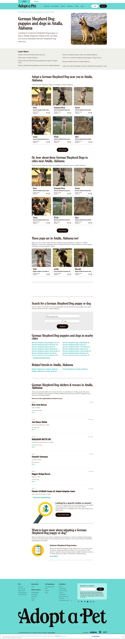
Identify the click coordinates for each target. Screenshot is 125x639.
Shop (82, 6)
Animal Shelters (35, 592)
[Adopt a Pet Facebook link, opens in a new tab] (78, 602)
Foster (77, 6)
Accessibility (62, 594)
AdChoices (61, 598)
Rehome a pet (21, 588)
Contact (47, 590)
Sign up (103, 6)
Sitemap (61, 586)
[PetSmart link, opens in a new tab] (93, 632)
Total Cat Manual (22, 594)
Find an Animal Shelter (63, 514)
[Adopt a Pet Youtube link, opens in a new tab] (87, 602)
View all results (62, 150)
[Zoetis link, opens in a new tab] (105, 632)
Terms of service (63, 590)
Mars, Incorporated (63, 596)
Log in (32, 600)
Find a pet (20, 586)
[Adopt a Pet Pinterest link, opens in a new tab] (84, 602)
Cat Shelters (34, 596)
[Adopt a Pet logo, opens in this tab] (62, 619)
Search (62, 326)
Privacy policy (62, 588)
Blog (46, 588)
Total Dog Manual (22, 592)
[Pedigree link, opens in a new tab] (100, 632)
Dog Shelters (34, 594)
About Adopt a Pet (49, 586)
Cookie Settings (51, 632)
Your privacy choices (64, 600)
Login (95, 6)
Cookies (61, 592)
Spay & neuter (21, 590)
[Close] (122, 636)
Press (46, 592)
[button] (47, 113)
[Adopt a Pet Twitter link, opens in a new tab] (81, 602)
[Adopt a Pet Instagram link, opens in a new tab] (91, 602)
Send (100, 589)
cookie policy (58, 636)
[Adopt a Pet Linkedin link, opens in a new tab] (94, 602)
